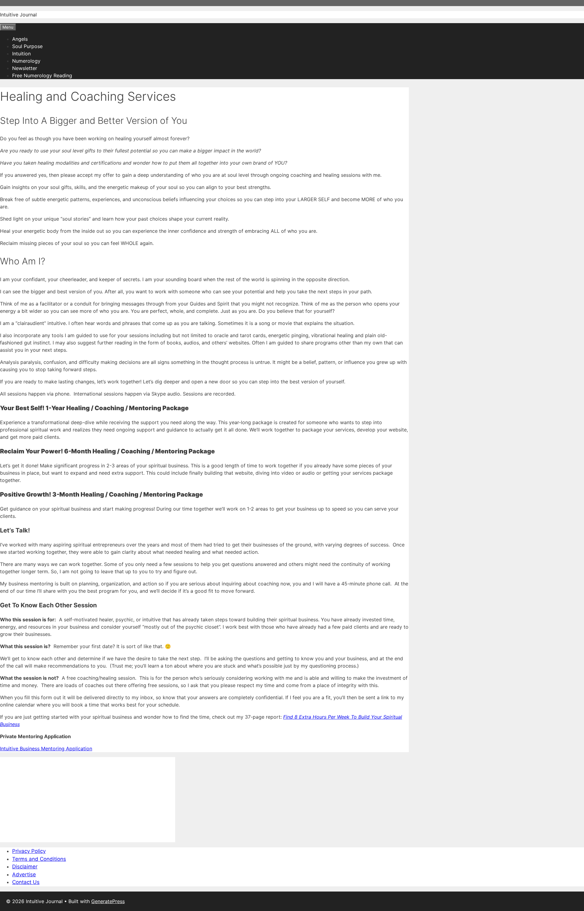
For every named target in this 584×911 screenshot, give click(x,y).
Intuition (21, 54)
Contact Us (26, 882)
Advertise (24, 874)
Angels (20, 39)
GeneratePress (108, 901)
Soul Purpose (27, 46)
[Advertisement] (87, 799)
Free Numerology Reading (42, 75)
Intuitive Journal (18, 15)
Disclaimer (24, 867)
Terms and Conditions (39, 859)
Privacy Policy (29, 851)
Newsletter (24, 68)
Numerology (26, 61)
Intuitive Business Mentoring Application (46, 748)
